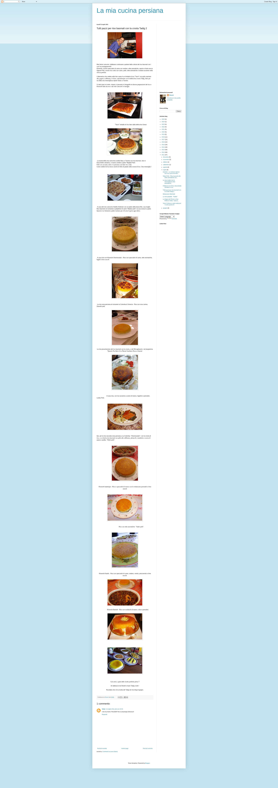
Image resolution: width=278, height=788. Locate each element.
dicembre (166, 157)
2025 (163, 119)
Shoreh (171, 95)
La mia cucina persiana (130, 10)
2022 (163, 127)
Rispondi (104, 714)
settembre (166, 164)
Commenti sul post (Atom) (110, 751)
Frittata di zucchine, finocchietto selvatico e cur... (172, 186)
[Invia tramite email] (119, 697)
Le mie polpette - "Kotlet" (170, 196)
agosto (165, 167)
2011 (163, 155)
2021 (163, 129)
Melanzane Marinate (169, 194)
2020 (163, 132)
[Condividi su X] (123, 697)
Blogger (147, 763)
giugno (165, 208)
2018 (163, 137)
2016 (163, 142)
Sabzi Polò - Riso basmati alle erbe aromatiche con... (172, 176)
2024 (163, 121)
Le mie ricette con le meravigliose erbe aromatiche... (169, 181)
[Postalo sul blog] (121, 697)
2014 (163, 147)
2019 (163, 134)
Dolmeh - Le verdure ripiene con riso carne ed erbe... (171, 172)
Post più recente (102, 748)
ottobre (165, 162)
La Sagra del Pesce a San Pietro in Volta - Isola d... (171, 199)
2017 (163, 139)
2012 (163, 152)
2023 (163, 124)
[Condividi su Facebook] (125, 697)
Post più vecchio (148, 748)
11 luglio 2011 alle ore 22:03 (114, 709)
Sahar (104, 709)
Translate (174, 219)
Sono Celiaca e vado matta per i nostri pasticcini (172, 204)
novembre (166, 159)
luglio (165, 170)
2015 (163, 144)
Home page (124, 748)
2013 (163, 149)
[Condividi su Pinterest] (127, 697)
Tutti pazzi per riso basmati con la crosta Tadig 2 (172, 190)
